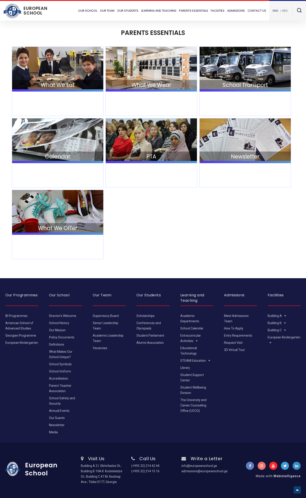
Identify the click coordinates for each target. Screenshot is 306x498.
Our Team (107, 11)
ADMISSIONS (236, 11)
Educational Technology (188, 350)
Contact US (257, 11)
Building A (275, 316)
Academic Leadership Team (108, 338)
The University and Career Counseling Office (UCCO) (193, 405)
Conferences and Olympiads (148, 325)
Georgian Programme (20, 335)
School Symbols (60, 364)
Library (185, 368)
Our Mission (57, 330)
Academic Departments (189, 318)
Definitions (56, 344)
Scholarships (145, 316)
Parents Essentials (193, 11)
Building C (275, 330)
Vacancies (100, 348)
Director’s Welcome (62, 316)
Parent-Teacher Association (60, 388)
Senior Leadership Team (105, 325)
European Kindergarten (21, 342)
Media (53, 432)
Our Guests (57, 418)
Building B (275, 323)
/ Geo (284, 10)
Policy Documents (61, 337)
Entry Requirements (238, 335)
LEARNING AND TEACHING (158, 11)
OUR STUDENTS (127, 11)
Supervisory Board (106, 316)
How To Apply (233, 328)
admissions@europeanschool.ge (203, 471)
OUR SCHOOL (87, 11)
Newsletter (57, 425)
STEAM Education (193, 360)
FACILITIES (217, 11)
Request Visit (233, 342)
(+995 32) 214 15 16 (145, 471)
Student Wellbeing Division (193, 390)
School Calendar (191, 328)
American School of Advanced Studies (19, 325)
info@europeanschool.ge (199, 466)
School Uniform (60, 371)
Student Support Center (192, 377)
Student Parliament (150, 335)
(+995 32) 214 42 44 (145, 466)
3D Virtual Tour (234, 350)
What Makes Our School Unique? (60, 354)
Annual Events (59, 411)
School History (59, 323)
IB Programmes (16, 316)
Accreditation (58, 378)
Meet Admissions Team (236, 318)
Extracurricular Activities (190, 338)
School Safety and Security (62, 400)
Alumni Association (150, 342)
